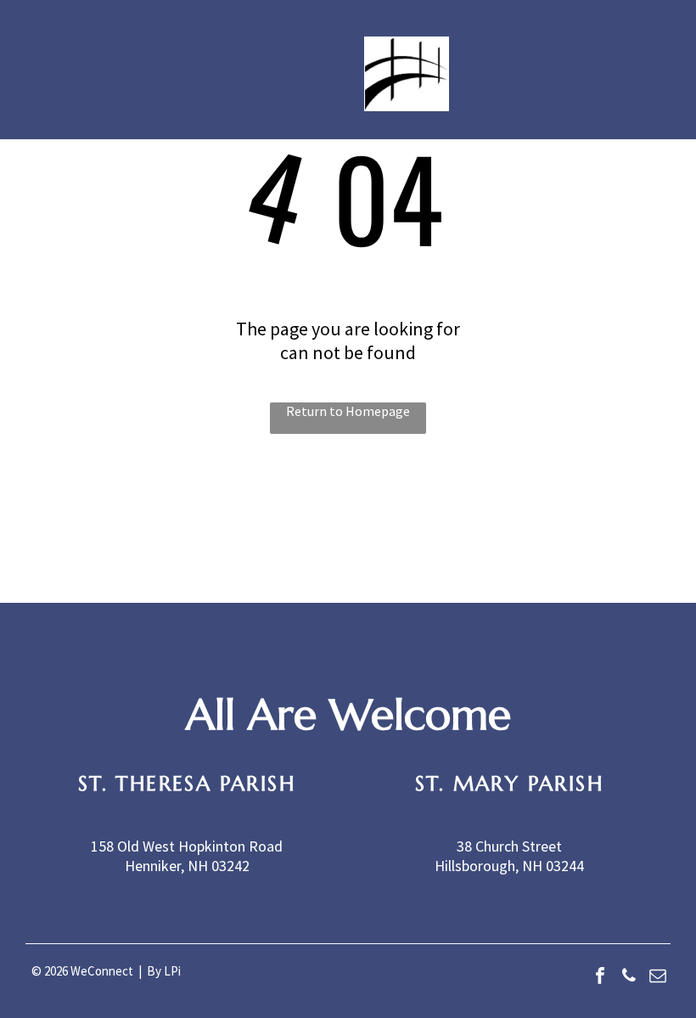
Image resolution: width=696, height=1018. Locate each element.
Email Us (236, 816)
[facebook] (600, 978)
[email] (658, 978)
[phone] (629, 978)
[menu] (37, 86)
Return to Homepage (348, 410)
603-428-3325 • (157, 816)
